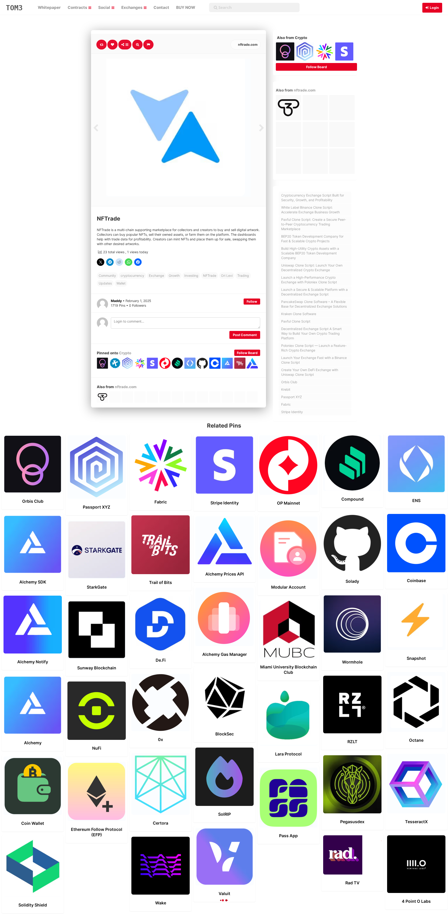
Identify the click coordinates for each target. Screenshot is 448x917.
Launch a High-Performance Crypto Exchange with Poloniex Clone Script (309, 279)
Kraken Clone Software (298, 314)
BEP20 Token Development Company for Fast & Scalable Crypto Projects (312, 238)
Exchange (156, 276)
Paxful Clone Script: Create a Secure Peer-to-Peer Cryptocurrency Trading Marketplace (313, 224)
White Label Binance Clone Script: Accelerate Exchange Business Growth (310, 209)
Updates (105, 283)
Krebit (285, 389)
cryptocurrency (132, 276)
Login (434, 8)
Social (104, 7)
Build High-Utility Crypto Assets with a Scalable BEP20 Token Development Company (310, 253)
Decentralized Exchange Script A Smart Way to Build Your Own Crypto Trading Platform (311, 333)
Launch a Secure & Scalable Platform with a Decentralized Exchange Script (314, 292)
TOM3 (14, 8)
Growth (174, 276)
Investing (191, 276)
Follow (252, 301)
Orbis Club (289, 382)
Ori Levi (227, 276)
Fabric (286, 404)
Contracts (78, 7)
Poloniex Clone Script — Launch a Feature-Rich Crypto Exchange (313, 348)
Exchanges (132, 7)
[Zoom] (137, 44)
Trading (243, 276)
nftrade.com (247, 44)
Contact (161, 7)
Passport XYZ (291, 397)
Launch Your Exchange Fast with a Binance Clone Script (314, 360)
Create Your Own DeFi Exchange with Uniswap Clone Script (309, 372)
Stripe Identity (292, 412)
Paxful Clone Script (295, 321)
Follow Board (247, 353)
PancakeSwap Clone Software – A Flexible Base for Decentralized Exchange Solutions (314, 304)
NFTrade (209, 276)
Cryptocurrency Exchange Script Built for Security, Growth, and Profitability (312, 197)
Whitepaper (49, 7)
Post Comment (245, 335)
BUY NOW (185, 7)
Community (107, 276)
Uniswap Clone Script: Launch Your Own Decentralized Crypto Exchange (312, 267)
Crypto (125, 353)
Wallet (121, 283)
